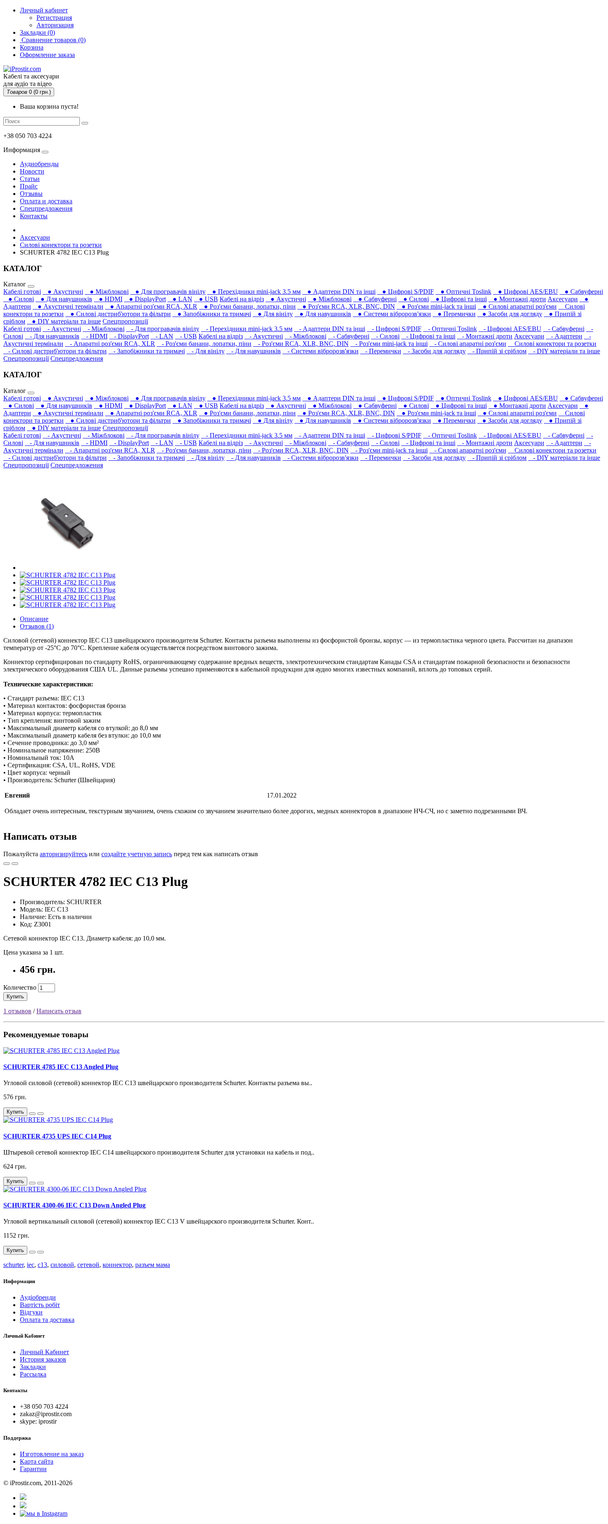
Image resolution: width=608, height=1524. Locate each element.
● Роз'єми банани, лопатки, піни (247, 306)
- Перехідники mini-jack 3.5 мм (246, 328)
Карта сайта (36, 1461)
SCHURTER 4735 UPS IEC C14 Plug (57, 1136)
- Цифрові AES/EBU (510, 328)
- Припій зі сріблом (497, 351)
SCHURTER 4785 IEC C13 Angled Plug (60, 1066)
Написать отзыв (58, 1010)
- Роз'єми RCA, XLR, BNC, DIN (301, 343)
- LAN (162, 336)
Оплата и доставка (46, 201)
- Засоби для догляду (434, 351)
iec (30, 1264)
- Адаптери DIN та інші (329, 328)
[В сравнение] (15, 863)
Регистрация (54, 17)
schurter (13, 1264)
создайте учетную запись (136, 853)
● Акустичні (63, 291)
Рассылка (33, 1374)
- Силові (385, 336)
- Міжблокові (103, 328)
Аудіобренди (38, 1297)
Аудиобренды (39, 163)
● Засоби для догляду (509, 313)
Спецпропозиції (125, 321)
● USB (206, 298)
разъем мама (152, 1264)
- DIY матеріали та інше (564, 351)
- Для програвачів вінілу (162, 328)
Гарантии (33, 1468)
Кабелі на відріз (242, 298)
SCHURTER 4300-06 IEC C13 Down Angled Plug (74, 1205)
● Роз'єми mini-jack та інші (436, 306)
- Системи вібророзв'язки (320, 351)
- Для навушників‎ (52, 336)
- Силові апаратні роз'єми (467, 343)
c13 (42, 1264)
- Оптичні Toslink (450, 328)
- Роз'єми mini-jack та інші (389, 343)
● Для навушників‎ (64, 298)
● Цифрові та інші (459, 298)
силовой (62, 1264)
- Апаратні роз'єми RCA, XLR (110, 343)
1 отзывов (17, 1010)
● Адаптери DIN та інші (339, 291)
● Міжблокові (107, 291)
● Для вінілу (273, 313)
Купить (15, 996)
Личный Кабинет (44, 1351)
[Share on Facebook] (23, 1497)
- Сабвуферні (563, 328)
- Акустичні (62, 328)
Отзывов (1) (37, 626)
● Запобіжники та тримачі (211, 313)
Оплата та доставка (47, 1319)
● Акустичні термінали (68, 306)
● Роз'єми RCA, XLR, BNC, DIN (346, 306)
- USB (186, 336)
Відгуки (31, 1312)
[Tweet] (23, 1506)
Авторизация (55, 25)
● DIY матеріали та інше (64, 321)
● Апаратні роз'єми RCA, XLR (151, 306)
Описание (34, 618)
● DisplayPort (145, 298)
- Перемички (380, 351)
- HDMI (94, 336)
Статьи (30, 178)
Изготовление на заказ (52, 1453)
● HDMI (108, 298)
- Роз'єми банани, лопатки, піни (204, 343)
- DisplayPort (129, 336)
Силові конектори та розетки (61, 244)
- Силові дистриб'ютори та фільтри (55, 351)
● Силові (18, 298)
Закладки (33, 1366)
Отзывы (31, 193)
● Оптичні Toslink (463, 291)
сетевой (88, 1264)
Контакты (34, 215)
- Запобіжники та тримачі (146, 351)
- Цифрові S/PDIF (394, 328)
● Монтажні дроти (517, 298)
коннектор (117, 1264)
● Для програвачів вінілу (168, 291)
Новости (32, 171)
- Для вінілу (206, 351)
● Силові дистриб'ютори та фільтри (118, 313)
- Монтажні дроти (484, 336)
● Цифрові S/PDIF (405, 291)
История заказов (43, 1359)
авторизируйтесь (63, 853)
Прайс (29, 186)
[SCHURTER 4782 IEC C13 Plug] (67, 567)
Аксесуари (35, 237)
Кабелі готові (22, 291)
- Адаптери (564, 336)
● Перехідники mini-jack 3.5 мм (254, 291)
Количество (19, 987)
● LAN (180, 298)
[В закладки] (6, 863)
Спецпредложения (46, 208)
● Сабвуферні (581, 291)
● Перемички (454, 313)
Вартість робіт (40, 1304)
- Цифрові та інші (428, 336)
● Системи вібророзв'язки (392, 313)
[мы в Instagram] (43, 1513)
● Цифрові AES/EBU (525, 291)
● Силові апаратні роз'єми (517, 306)
